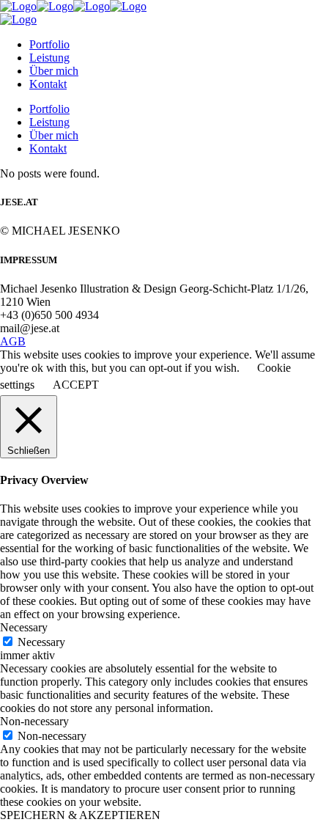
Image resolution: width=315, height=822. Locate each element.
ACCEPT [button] (76, 384)
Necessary (41, 642)
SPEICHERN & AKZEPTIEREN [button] (80, 815)
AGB (13, 341)
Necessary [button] (24, 627)
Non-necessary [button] (34, 721)
